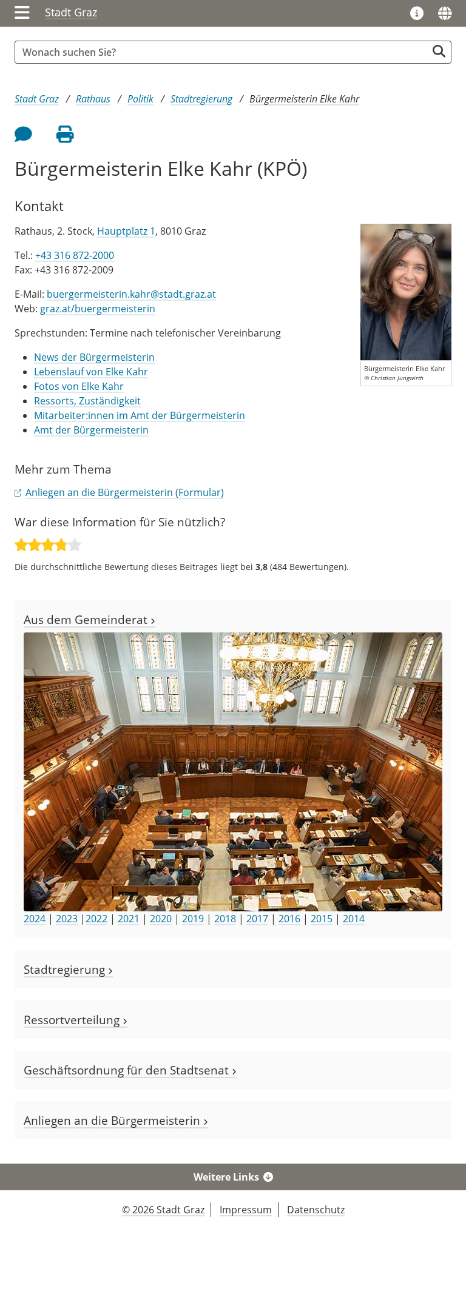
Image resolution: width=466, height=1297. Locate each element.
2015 (322, 918)
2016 (289, 918)
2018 (225, 918)
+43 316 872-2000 (74, 255)
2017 (257, 918)
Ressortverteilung (73, 1019)
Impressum (246, 1209)
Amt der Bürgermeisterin (91, 430)
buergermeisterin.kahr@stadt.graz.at (131, 294)
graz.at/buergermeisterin (97, 308)
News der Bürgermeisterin (94, 357)
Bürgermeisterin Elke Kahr (304, 99)
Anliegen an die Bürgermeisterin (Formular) (124, 492)
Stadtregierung (201, 99)
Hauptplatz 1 (126, 231)
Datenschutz (316, 1209)
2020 (161, 918)
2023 (67, 918)
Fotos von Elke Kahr (79, 386)
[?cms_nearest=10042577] (405, 291)
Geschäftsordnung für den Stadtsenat (128, 1070)
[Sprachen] (444, 13)
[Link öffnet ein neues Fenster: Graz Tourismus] (417, 14)
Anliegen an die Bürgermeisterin (113, 1120)
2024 (35, 918)
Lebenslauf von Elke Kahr (91, 371)
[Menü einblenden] (22, 13)
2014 (354, 918)
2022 (96, 918)
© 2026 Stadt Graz (163, 1209)
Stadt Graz (71, 12)
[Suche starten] (439, 51)
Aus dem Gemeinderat (87, 619)
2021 (129, 918)
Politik (140, 99)
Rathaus (93, 99)
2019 (193, 918)
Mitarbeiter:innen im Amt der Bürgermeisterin (139, 415)
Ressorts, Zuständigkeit (87, 400)
